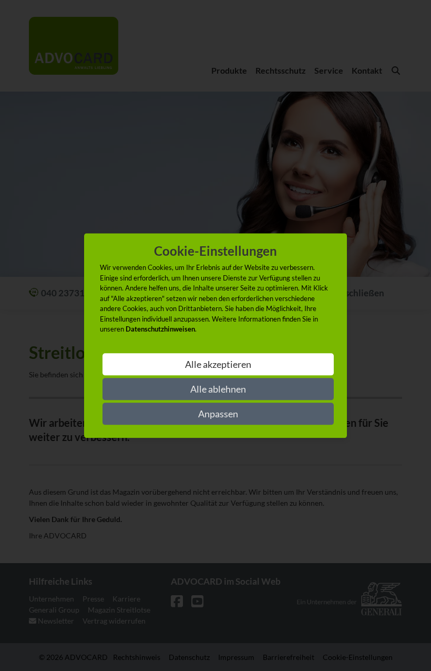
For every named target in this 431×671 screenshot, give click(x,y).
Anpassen (218, 413)
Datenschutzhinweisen (160, 329)
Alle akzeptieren (218, 364)
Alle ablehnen (218, 389)
